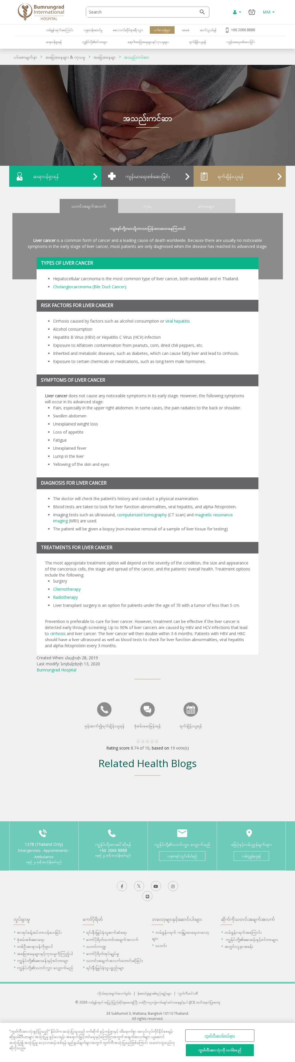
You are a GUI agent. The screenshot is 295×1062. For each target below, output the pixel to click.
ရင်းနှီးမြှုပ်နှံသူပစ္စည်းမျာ (105, 967)
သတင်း (161, 945)
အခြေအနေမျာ (104, 57)
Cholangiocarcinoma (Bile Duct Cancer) (89, 286)
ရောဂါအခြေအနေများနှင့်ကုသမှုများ (148, 41)
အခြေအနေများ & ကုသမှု (65, 57)
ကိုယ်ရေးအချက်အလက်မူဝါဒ (114, 993)
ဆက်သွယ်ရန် (208, 29)
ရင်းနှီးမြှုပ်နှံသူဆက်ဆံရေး (106, 932)
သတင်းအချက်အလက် (88, 206)
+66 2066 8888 (243, 29)
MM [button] (267, 12)
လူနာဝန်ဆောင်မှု (93, 29)
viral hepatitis (177, 321)
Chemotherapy (67, 589)
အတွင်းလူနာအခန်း (238, 946)
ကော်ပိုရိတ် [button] (93, 919)
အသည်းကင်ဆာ (136, 57)
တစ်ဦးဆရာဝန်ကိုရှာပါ (35, 946)
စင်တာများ (206, 206)
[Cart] (252, 12)
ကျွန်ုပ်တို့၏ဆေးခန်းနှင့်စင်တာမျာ (42, 960)
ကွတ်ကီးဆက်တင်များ (220, 1035)
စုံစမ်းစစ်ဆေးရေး (30, 939)
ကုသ (147, 206)
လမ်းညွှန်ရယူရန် (251, 856)
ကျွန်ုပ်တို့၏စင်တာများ (94, 41)
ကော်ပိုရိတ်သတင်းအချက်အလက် (112, 939)
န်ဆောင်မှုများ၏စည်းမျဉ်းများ (154, 993)
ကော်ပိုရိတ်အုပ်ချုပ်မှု (102, 953)
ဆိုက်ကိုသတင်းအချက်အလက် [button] (248, 919)
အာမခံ (185, 29)
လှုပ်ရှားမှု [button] (22, 919)
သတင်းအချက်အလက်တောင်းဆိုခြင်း (114, 960)
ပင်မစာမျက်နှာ (25, 57)
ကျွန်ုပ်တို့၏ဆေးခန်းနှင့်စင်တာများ (251, 939)
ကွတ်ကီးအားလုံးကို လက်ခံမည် (219, 1049)
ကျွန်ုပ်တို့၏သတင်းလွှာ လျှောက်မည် (45, 967)
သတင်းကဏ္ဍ (96, 946)
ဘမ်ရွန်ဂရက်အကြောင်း (59, 29)
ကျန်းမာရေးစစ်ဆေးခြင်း (240, 41)
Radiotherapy (65, 597)
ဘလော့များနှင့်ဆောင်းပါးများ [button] (177, 919)
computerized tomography (142, 514)
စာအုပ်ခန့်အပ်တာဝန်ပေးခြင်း (39, 932)
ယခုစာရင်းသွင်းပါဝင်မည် (182, 856)
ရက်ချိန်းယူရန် (197, 41)
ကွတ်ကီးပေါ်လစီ (188, 993)
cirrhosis (58, 633)
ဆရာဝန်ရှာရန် (54, 41)
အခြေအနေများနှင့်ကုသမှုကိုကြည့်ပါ (45, 953)
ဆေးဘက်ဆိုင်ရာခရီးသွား (128, 29)
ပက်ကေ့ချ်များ (162, 29)
